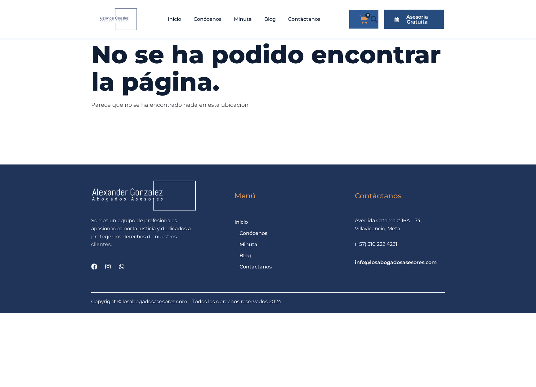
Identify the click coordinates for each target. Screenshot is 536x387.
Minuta (243, 19)
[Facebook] (94, 266)
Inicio (174, 19)
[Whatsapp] (121, 266)
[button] (374, 19)
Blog (270, 19)
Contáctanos (304, 19)
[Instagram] (108, 266)
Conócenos (207, 19)
